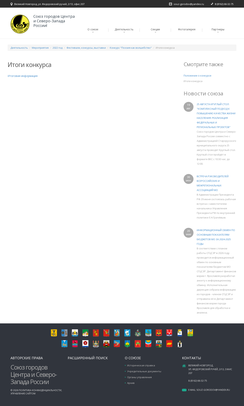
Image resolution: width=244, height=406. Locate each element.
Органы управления (139, 377)
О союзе (92, 29)
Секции (155, 29)
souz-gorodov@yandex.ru (189, 4)
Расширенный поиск (88, 358)
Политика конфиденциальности (40, 390)
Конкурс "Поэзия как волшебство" (131, 47)
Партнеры (217, 29)
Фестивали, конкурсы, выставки (86, 47)
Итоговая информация (23, 76)
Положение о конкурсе (197, 75)
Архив (131, 383)
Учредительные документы (144, 371)
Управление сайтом (22, 393)
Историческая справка (141, 365)
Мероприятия (40, 47)
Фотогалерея (186, 29)
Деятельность (124, 29)
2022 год (58, 47)
